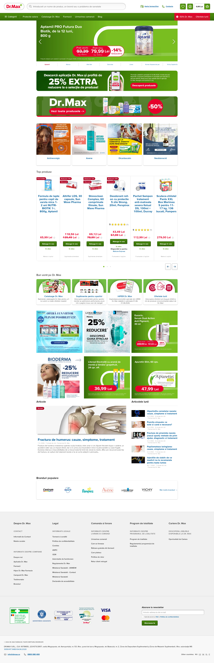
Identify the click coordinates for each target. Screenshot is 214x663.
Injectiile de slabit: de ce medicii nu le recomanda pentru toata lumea (159, 460)
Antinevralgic (53, 158)
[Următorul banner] (174, 41)
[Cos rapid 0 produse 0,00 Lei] (207, 6)
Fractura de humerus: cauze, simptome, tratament (76, 440)
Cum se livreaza (97, 543)
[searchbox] (76, 6)
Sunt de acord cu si (162, 617)
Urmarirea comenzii (84, 16)
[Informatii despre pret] (54, 238)
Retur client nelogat (99, 561)
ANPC (54, 550)
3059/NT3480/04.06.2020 (15, 649)
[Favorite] (183, 6)
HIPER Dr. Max (125, 296)
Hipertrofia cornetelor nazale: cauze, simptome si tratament (162, 412)
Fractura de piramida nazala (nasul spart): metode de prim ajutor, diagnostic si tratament (162, 435)
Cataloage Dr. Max (50, 16)
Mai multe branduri (168, 490)
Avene (89, 158)
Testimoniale (19, 579)
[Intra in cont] (190, 6)
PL (206, 654)
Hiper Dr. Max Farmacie (23, 570)
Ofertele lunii (160, 296)
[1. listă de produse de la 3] (104, 266)
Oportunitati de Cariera (178, 539)
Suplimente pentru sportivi (89, 296)
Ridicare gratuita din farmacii (102, 548)
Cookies (55, 545)
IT (209, 654)
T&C (157, 617)
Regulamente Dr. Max (61, 563)
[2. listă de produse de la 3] (107, 266)
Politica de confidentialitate (63, 541)
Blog (100, 16)
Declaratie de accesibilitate (63, 581)
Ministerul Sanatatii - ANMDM (64, 568)
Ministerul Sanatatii (60, 577)
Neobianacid (160, 158)
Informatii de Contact (22, 537)
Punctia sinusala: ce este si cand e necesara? (159, 423)
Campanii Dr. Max (21, 575)
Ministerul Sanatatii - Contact (64, 572)
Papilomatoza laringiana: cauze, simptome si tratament (162, 447)
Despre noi (18, 557)
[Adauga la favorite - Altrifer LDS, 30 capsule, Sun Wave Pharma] (80, 179)
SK (203, 654)
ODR (54, 554)
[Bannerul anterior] (40, 41)
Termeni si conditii (59, 537)
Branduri (17, 584)
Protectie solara (30, 16)
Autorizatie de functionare (62, 559)
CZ (200, 654)
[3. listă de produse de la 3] (110, 266)
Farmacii (67, 16)
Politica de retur (97, 557)
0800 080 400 (33, 654)
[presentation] (48, 185)
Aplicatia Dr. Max (20, 562)
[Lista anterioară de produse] (168, 266)
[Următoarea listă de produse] (175, 266)
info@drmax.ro (14, 654)
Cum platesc (96, 552)
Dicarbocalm (125, 158)
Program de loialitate (138, 539)
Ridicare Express (119, 251)
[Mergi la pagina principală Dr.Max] (14, 6)
